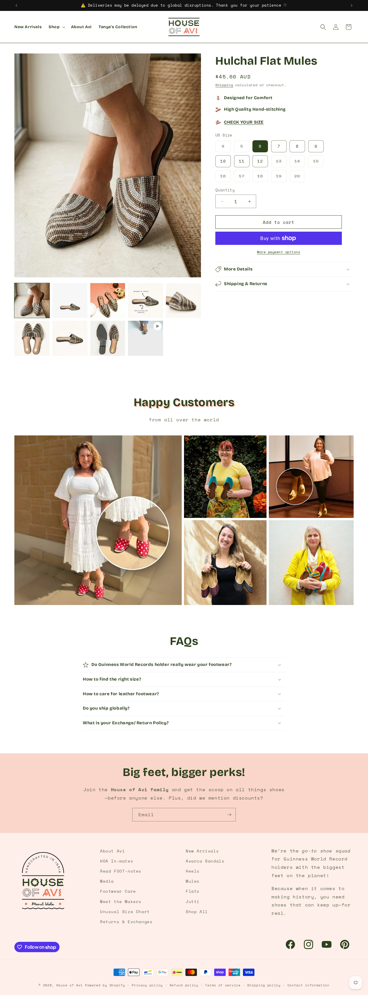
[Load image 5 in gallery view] (183, 300)
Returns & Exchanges (126, 922)
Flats (193, 891)
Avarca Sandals (205, 861)
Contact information (308, 985)
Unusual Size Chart (125, 911)
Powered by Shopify (105, 985)
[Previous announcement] (16, 5)
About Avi (112, 851)
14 (299, 162)
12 (260, 161)
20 (299, 177)
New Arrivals (202, 851)
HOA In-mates (116, 861)
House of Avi (69, 985)
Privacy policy (147, 985)
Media (107, 881)
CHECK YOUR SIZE (244, 122)
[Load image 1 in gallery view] (31, 300)
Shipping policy (264, 985)
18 (262, 177)
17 (244, 177)
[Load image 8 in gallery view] (107, 338)
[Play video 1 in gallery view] (145, 338)
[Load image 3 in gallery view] (107, 300)
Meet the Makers (120, 901)
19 (281, 177)
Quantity (225, 190)
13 (281, 162)
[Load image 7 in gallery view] (69, 338)
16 (225, 177)
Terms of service (222, 985)
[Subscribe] (229, 814)
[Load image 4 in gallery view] (145, 300)
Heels (193, 871)
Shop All (197, 911)
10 (223, 161)
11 (242, 161)
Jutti (193, 901)
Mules (193, 881)
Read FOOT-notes (120, 871)
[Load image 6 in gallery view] (31, 338)
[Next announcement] (351, 5)
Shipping (224, 84)
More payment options (278, 251)
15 (318, 162)
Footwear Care (118, 891)
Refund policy (184, 985)
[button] (56, 27)
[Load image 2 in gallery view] (69, 300)
